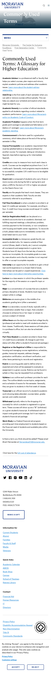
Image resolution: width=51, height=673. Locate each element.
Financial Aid (8, 596)
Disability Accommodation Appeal (17, 625)
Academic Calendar (11, 564)
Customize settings (9, 660)
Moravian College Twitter (5, 477)
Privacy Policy (7, 656)
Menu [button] (48, 5)
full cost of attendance (27, 453)
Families (6, 539)
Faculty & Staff (9, 543)
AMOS (6, 568)
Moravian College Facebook (10, 477)
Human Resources (11, 600)
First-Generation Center (25, 48)
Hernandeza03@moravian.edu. (32, 442)
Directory (7, 607)
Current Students (10, 532)
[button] (44, 5)
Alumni (6, 536)
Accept (16, 667)
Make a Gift (13, 514)
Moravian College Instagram (15, 477)
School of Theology (11, 579)
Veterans (7, 550)
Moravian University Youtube (20, 477)
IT (4, 603)
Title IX (6, 632)
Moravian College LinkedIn (26, 477)
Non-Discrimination (11, 628)
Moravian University (11, 45)
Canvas (6, 575)
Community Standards (13, 636)
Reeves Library (9, 582)
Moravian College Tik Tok (31, 477)
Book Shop (7, 571)
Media (5, 547)
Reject (35, 667)
